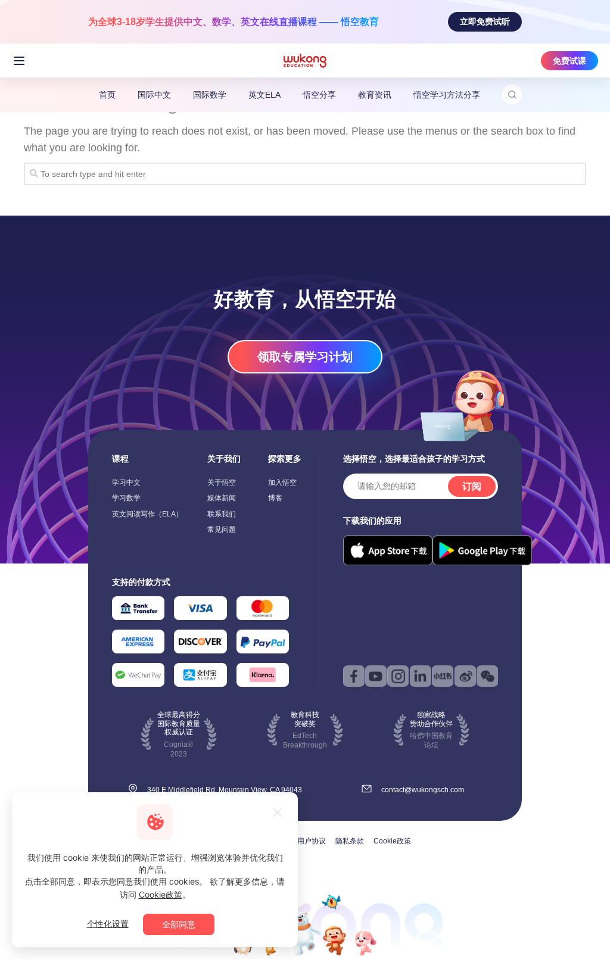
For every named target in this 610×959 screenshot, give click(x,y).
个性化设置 (108, 923)
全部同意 (178, 924)
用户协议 (311, 841)
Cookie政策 (392, 841)
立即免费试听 (485, 21)
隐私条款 (349, 841)
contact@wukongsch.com (422, 790)
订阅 (471, 486)
